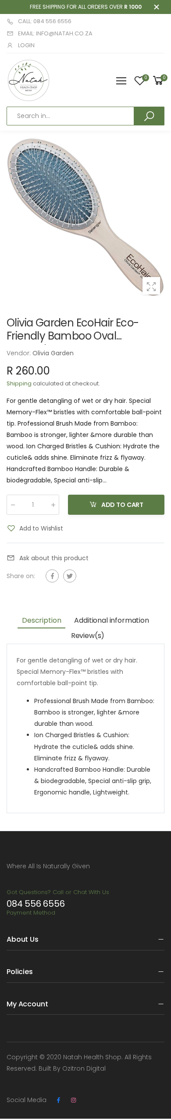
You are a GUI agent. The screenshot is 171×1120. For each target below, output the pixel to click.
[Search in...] (149, 116)
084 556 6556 (36, 904)
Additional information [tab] (111, 620)
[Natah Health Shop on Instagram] (73, 1100)
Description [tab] (41, 620)
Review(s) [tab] (88, 636)
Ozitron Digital (84, 1068)
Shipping (19, 383)
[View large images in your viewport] (151, 286)
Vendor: (19, 353)
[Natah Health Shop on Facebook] (58, 1100)
